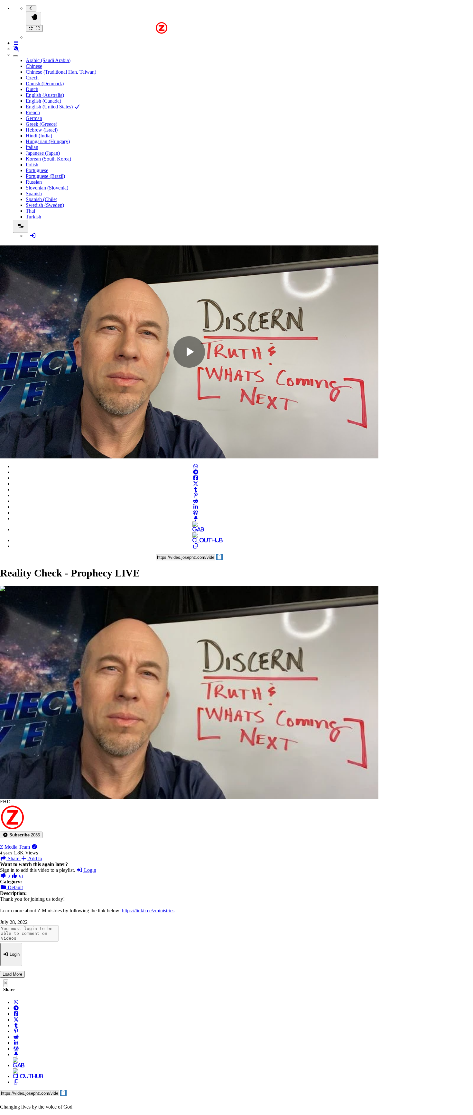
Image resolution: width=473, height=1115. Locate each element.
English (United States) (50, 106)
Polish (32, 164)
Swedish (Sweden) (45, 205)
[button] (21, 835)
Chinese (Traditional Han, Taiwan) (61, 72)
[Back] (31, 8)
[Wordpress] (195, 512)
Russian (34, 182)
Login (89, 870)
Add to (34, 858)
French (33, 112)
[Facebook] (195, 478)
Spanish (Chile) (41, 199)
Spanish (34, 193)
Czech (32, 77)
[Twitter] (195, 483)
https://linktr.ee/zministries (148, 910)
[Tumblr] (195, 489)
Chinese (34, 66)
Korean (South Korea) (48, 158)
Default (14, 887)
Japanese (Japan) (43, 153)
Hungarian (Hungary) (48, 141)
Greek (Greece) (41, 124)
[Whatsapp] (195, 466)
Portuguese (37, 170)
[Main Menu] (33, 18)
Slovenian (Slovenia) (47, 187)
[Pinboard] (195, 518)
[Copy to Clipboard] (195, 546)
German (34, 118)
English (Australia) (45, 95)
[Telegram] (195, 472)
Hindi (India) (39, 135)
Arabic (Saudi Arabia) (48, 60)
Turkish (33, 216)
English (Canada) (43, 101)
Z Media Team (15, 847)
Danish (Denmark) (45, 83)
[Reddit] (195, 501)
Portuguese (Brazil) (45, 176)
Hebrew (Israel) (42, 130)
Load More (12, 974)
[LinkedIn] (195, 507)
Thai (30, 211)
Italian (32, 147)
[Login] (33, 235)
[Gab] (195, 529)
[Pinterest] (195, 495)
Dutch (32, 89)
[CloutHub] (195, 540)
